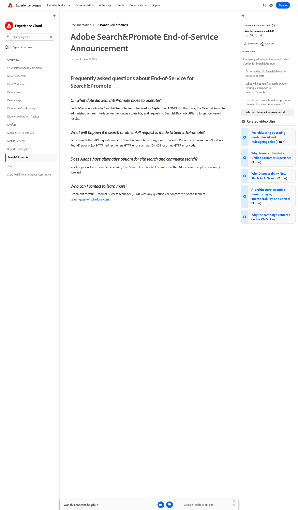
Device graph (14, 100)
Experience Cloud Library (21, 108)
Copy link (270, 43)
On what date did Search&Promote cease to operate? (266, 74)
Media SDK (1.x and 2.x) (20, 133)
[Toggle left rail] (54, 16)
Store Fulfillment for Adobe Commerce (29, 174)
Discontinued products (112, 25)
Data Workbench (17, 84)
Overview (13, 59)
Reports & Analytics (18, 149)
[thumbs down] (169, 504)
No (260, 34)
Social (10, 166)
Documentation (81, 25)
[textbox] (29, 37)
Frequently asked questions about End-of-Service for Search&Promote (266, 61)
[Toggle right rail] (242, 16)
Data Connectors (16, 76)
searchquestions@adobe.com (90, 199)
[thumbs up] (161, 504)
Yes (251, 34)
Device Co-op (14, 92)
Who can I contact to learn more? (265, 112)
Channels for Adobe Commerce (25, 68)
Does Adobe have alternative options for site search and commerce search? (268, 102)
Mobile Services (16, 141)
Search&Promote (18, 157)
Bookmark (253, 43)
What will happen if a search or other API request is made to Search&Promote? (266, 88)
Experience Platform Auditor (23, 116)
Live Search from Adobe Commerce (146, 167)
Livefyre (11, 124)
